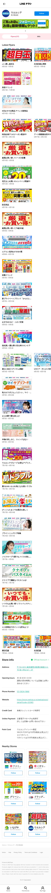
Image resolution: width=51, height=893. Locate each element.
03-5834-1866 (23, 691)
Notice (4, 852)
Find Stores (25, 890)
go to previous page (4, 4)
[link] (6, 13)
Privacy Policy (18, 852)
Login (41, 852)
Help (9, 852)
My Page (43, 890)
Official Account (40, 660)
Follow (41, 14)
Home (8, 890)
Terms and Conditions (30, 852)
